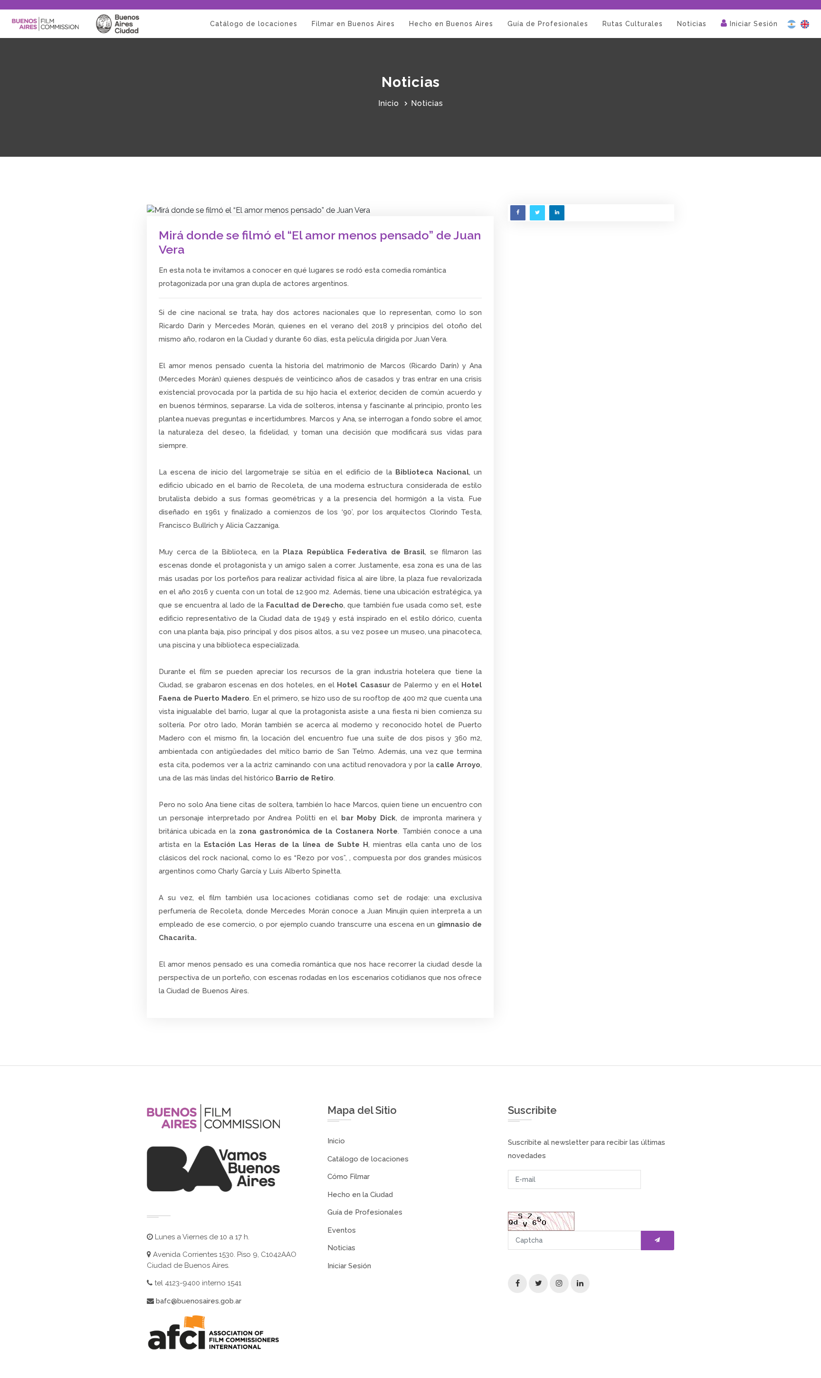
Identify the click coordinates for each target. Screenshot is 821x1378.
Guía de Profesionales (547, 24)
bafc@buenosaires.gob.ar (197, 1301)
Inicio (388, 103)
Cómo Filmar (348, 1176)
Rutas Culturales (632, 24)
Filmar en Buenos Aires (353, 24)
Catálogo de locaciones (253, 24)
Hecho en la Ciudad (360, 1194)
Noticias (691, 24)
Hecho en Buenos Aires (451, 24)
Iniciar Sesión (752, 24)
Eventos (341, 1230)
